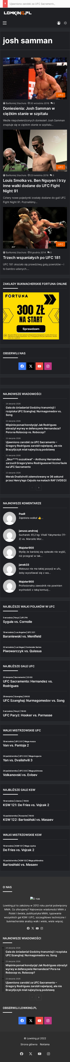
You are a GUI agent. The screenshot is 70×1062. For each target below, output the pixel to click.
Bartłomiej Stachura (16, 103)
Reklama (44, 1044)
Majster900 (26, 547)
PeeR (22, 513)
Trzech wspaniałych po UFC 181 (31, 257)
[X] (33, 928)
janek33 (24, 564)
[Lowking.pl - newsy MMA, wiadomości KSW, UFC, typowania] (18, 13)
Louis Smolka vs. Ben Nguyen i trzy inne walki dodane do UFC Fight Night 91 (34, 185)
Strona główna (29, 1044)
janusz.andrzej (28, 530)
